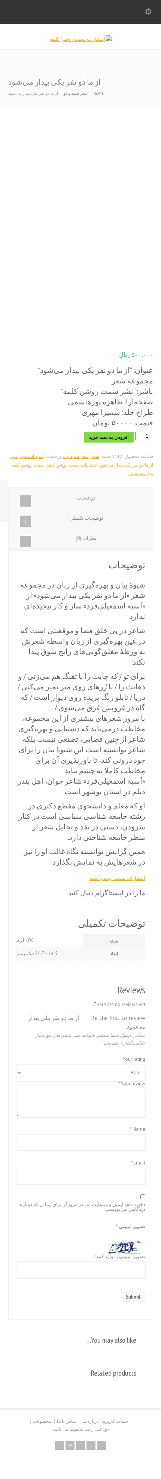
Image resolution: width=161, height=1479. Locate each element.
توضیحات (86, 498)
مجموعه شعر (140, 473)
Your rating (134, 1059)
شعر (95, 456)
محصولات (42, 1421)
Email (138, 1163)
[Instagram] (80, 1445)
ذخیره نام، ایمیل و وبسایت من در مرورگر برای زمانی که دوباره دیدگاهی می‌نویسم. (82, 1207)
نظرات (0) (86, 538)
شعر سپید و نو (76, 93)
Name (137, 1129)
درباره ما (90, 1421)
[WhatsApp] (101, 1445)
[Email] (70, 1445)
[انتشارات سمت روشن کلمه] (81, 39)
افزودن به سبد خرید (109, 437)
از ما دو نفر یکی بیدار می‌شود (126, 465)
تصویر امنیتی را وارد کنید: (120, 1257)
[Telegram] (90, 1445)
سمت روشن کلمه (28, 465)
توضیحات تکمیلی (86, 518)
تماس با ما (66, 1421)
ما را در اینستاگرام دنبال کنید (106, 893)
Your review (131, 1084)
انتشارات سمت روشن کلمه (72, 465)
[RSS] (59, 1445)
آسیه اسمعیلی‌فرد (27, 456)
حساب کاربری (115, 1421)
